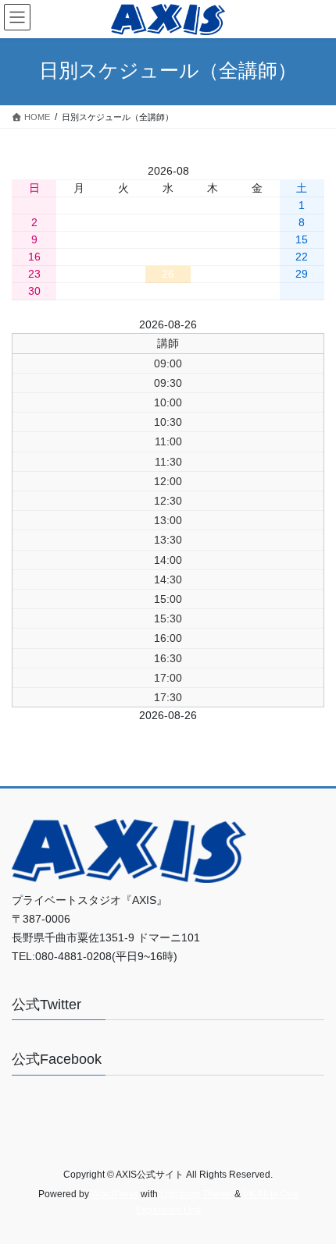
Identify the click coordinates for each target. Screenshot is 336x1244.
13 (212, 239)
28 (257, 274)
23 (34, 274)
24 (79, 274)
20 (212, 256)
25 (123, 274)
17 (79, 256)
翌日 (219, 324)
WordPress (114, 1194)
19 (168, 256)
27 (212, 274)
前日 (117, 324)
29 (301, 274)
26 (168, 274)
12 (168, 239)
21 (257, 256)
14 (257, 239)
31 (79, 291)
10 (79, 239)
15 (301, 239)
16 (34, 256)
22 (301, 256)
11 (123, 239)
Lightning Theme (196, 1194)
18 (123, 256)
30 (34, 291)
